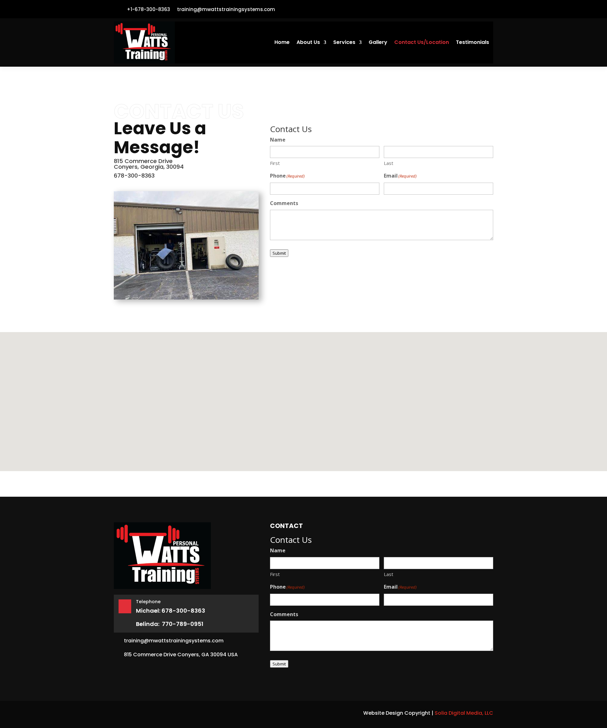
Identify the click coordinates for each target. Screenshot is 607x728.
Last (388, 163)
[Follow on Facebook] (485, 9)
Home (282, 43)
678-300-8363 (134, 175)
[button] (298, 409)
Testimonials (472, 43)
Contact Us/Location (421, 43)
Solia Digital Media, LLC (464, 713)
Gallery (378, 43)
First (275, 163)
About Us (308, 43)
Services (344, 43)
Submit (279, 253)
